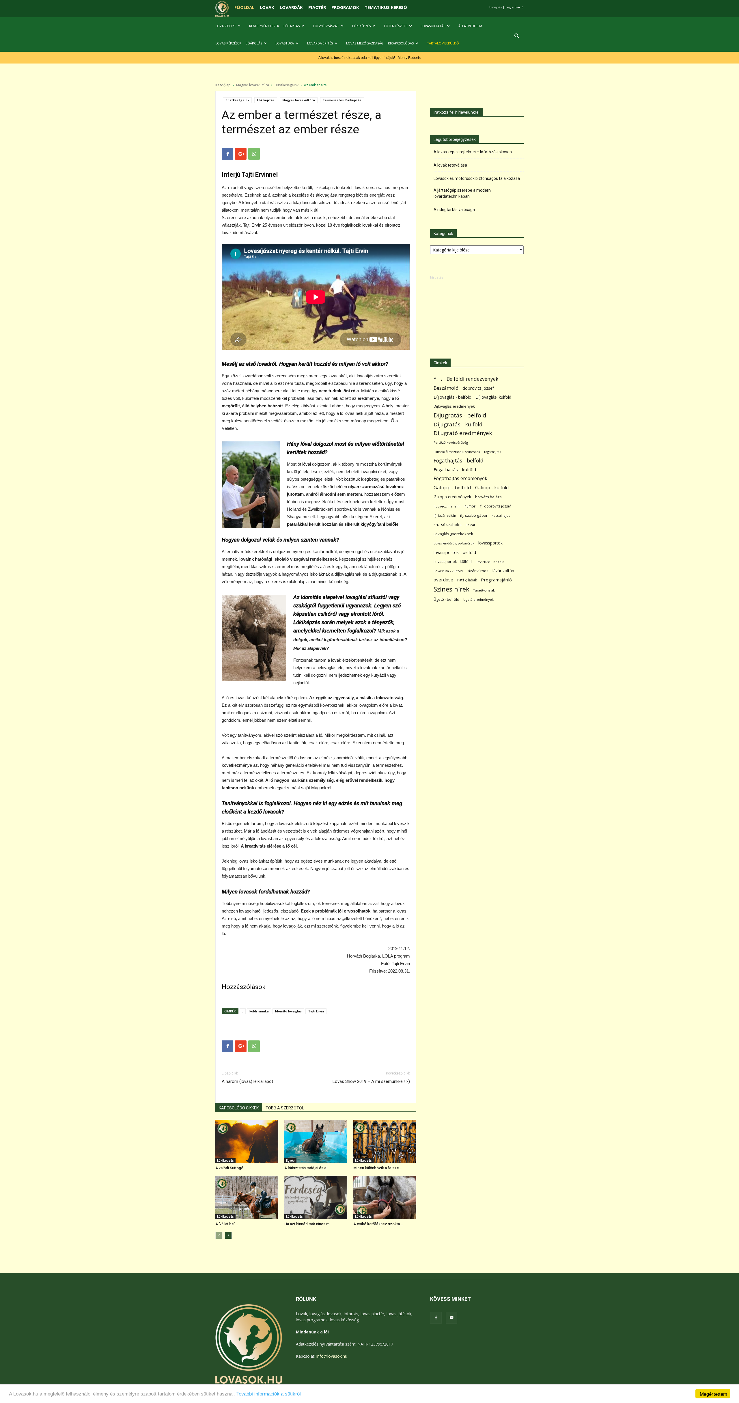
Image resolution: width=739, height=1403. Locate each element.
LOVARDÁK (291, 7)
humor (469, 506)
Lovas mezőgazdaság (365, 43)
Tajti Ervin (316, 1011)
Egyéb (290, 1160)
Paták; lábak (467, 580)
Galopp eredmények (452, 496)
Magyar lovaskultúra (252, 85)
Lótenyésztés (395, 26)
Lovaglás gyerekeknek (453, 533)
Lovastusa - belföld (490, 561)
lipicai (470, 525)
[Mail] (451, 1318)
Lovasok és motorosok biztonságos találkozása (477, 178)
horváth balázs (488, 496)
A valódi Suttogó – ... (233, 1168)
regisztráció (514, 7)
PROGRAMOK (345, 7)
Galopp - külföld (492, 488)
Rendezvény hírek (264, 26)
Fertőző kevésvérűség (451, 442)
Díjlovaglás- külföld (493, 397)
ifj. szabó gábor (474, 515)
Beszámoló (446, 388)
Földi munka (259, 1011)
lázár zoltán (503, 570)
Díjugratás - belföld (460, 415)
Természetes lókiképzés (342, 100)
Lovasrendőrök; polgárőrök (454, 543)
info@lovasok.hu (331, 1356)
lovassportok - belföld (455, 552)
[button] (517, 37)
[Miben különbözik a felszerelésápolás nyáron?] (384, 1141)
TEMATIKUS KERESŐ (386, 7)
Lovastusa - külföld (448, 571)
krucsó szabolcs (448, 524)
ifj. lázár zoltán (445, 515)
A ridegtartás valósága (454, 209)
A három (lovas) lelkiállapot (247, 1081)
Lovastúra (284, 43)
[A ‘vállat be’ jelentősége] (246, 1197)
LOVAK (267, 7)
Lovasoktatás (433, 26)
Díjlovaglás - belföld (452, 397)
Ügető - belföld (446, 599)
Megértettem (713, 1393)
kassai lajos (501, 515)
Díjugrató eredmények (463, 433)
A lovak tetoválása (450, 165)
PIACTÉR (317, 7)
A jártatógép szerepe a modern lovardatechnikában (462, 193)
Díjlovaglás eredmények (454, 406)
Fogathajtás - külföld (455, 469)
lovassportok (490, 543)
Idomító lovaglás (288, 1011)
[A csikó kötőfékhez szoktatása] (384, 1197)
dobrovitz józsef (478, 388)
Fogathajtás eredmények (460, 478)
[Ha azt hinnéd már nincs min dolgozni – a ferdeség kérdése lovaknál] (315, 1197)
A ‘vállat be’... (226, 1224)
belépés (495, 7)
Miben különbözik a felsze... (377, 1168)
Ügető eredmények (478, 599)
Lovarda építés (320, 43)
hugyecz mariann (447, 506)
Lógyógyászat (326, 26)
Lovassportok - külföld (453, 561)
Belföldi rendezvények (472, 379)
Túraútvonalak (484, 590)
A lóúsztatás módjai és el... (307, 1168)
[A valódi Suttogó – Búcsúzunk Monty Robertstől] (246, 1141)
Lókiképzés (361, 26)
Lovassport (225, 26)
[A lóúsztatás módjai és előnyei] (315, 1141)
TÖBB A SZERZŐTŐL (285, 1108)
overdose (443, 580)
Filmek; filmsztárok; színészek (457, 451)
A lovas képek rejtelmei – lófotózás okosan (473, 152)
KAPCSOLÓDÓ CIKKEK (239, 1108)
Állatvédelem (470, 26)
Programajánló (496, 580)
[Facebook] (436, 1318)
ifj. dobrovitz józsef (495, 506)
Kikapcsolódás (401, 43)
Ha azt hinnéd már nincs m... (308, 1224)
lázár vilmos (477, 570)
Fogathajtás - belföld (459, 461)
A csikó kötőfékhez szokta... (378, 1224)
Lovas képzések (228, 43)
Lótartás (291, 26)
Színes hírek (451, 589)
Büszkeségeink (286, 85)
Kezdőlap (223, 85)
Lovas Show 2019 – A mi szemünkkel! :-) (371, 1081)
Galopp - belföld (452, 487)
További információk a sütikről (268, 1394)
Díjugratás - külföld (458, 424)
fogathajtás (492, 451)
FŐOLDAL (244, 7)
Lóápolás (254, 43)
